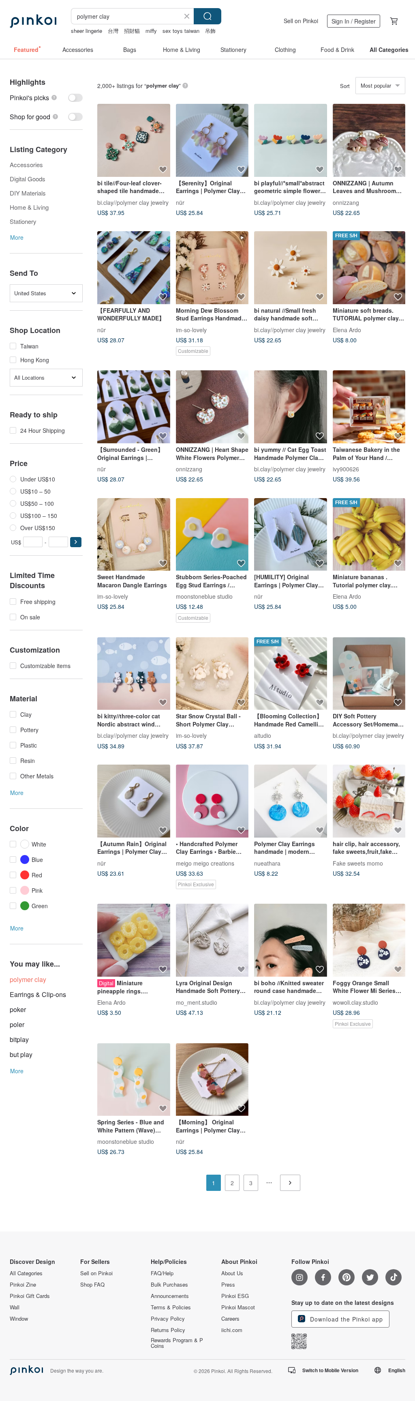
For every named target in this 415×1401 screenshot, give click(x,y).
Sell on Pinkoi (301, 21)
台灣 (113, 30)
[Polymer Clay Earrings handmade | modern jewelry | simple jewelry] (290, 801)
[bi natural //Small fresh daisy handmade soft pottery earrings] (290, 267)
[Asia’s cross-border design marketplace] (33, 21)
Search (207, 16)
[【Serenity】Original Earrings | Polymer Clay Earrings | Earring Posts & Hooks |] (212, 140)
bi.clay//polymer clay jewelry (133, 202)
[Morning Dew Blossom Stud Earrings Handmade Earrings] (212, 267)
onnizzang (346, 202)
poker (18, 1009)
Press (228, 1284)
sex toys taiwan (181, 30)
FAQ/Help (162, 1273)
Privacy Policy (168, 1318)
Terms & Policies (171, 1307)
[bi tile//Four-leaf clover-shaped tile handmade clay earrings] (133, 140)
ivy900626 (346, 468)
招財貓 (132, 30)
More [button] (17, 237)
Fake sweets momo (358, 863)
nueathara (267, 863)
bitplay (19, 1039)
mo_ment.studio (196, 1002)
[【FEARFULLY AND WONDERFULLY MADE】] (133, 267)
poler (17, 1024)
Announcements (170, 1296)
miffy (151, 30)
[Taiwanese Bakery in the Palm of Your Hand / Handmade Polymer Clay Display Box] (369, 406)
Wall (14, 1307)
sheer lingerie (86, 30)
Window (19, 1318)
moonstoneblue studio (204, 596)
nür (180, 202)
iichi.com (231, 1330)
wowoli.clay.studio (355, 1002)
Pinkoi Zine (23, 1284)
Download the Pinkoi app (345, 1319)
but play (21, 1054)
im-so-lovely (191, 329)
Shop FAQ (92, 1284)
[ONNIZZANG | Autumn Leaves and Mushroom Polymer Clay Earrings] (369, 140)
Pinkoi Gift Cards (30, 1296)
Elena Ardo (347, 329)
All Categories (26, 1273)
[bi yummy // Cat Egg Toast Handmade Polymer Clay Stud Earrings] (290, 406)
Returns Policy (168, 1330)
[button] (75, 542)
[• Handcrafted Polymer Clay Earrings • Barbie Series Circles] (212, 801)
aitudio (262, 735)
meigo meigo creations (205, 863)
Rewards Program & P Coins (177, 1343)
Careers (230, 1318)
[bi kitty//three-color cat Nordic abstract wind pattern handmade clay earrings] (133, 673)
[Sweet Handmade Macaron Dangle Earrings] (133, 534)
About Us (232, 1273)
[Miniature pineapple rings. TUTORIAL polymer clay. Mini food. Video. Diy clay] (133, 940)
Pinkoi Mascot (238, 1307)
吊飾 (210, 30)
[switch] (46, 97)
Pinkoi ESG (235, 1296)
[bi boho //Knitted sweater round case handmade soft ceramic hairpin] (290, 940)
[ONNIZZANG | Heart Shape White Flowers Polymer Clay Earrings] (212, 406)
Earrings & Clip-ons (38, 994)
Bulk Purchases (169, 1284)
